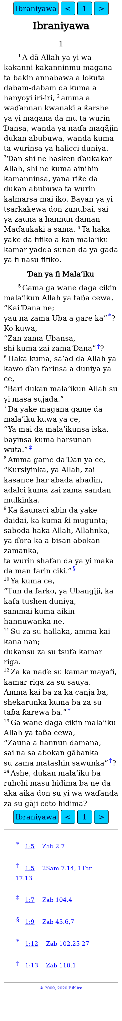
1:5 (29, 846)
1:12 (31, 943)
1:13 (31, 965)
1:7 (29, 900)
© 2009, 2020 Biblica (61, 988)
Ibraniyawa (36, 8)
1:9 (29, 921)
